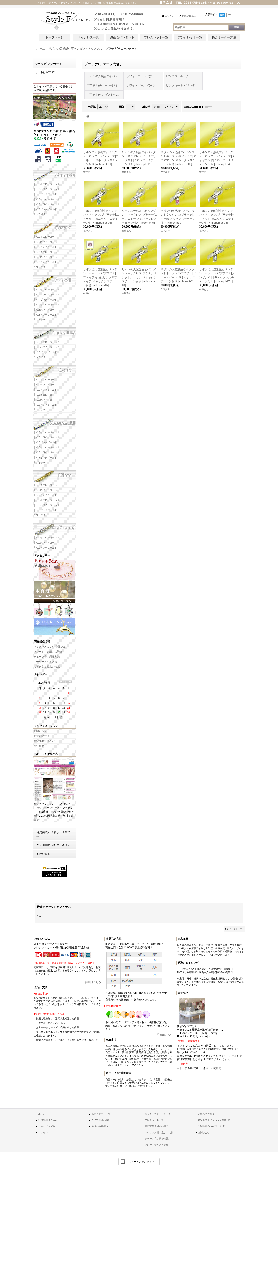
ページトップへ (236, 929)
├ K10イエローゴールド (46, 184)
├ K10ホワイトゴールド (46, 189)
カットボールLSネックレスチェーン (54, 332)
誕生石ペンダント (122, 37)
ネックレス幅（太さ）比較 (159, 1132)
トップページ (54, 37)
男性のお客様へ (99, 1126)
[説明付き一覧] (210, 106)
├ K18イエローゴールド (46, 199)
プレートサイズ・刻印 (157, 1144)
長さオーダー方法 (224, 37)
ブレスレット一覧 (156, 37)
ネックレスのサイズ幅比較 (49, 646)
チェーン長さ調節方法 (47, 656)
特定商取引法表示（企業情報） (53, 834)
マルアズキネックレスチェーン (54, 422)
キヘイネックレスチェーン (54, 475)
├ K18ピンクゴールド (45, 209)
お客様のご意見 (206, 1114)
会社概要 (39, 745)
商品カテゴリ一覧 (101, 1114)
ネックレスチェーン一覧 (158, 1114)
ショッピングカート (49, 1126)
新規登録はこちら (47, 1120)
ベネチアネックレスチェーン (54, 174)
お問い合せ (40, 730)
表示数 (92, 106)
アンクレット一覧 (190, 37)
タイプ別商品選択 (101, 1120)
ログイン (43, 1132)
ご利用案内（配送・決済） (53, 845)
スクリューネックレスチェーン (54, 226)
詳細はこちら (93, 982)
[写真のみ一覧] (200, 106)
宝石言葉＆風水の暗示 (47, 666)
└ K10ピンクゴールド (45, 547)
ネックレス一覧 (88, 37)
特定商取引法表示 (44, 740)
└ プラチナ (40, 214)
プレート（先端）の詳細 (48, 651)
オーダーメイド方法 (45, 661)
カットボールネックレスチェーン (54, 279)
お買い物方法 (41, 735)
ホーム (41, 1114)
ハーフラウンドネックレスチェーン (54, 527)
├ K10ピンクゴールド (45, 194)
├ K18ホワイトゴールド (46, 204)
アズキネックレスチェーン (54, 369)
